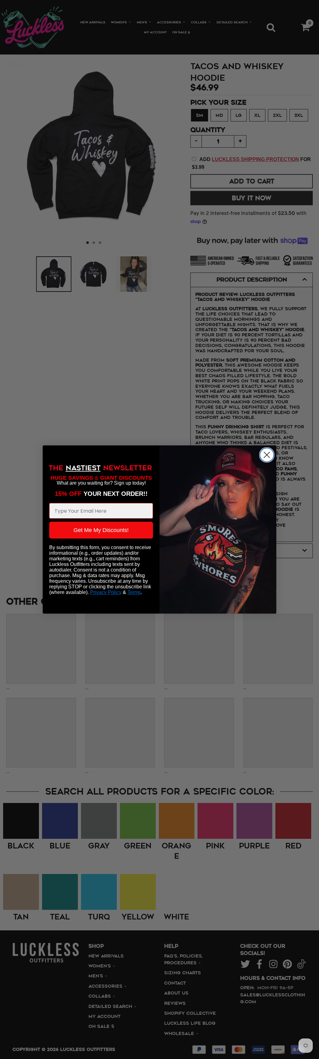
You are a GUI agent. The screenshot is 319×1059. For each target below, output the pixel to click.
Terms (134, 592)
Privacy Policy (105, 592)
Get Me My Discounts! (101, 530)
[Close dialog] (267, 455)
